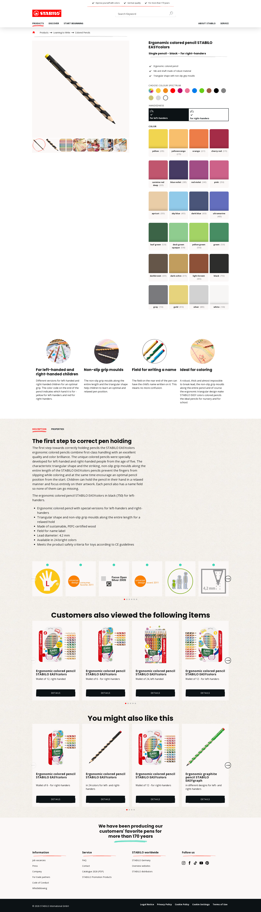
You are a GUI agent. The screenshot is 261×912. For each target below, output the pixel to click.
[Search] (172, 13)
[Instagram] (183, 863)
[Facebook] (189, 863)
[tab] (41, 429)
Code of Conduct (40, 882)
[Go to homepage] (47, 13)
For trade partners (41, 877)
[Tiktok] (195, 863)
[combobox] (145, 14)
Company (37, 871)
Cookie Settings (201, 904)
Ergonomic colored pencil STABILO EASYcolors (56, 672)
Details (56, 692)
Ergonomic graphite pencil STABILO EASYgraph (201, 777)
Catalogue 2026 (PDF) (93, 871)
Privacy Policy (164, 904)
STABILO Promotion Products (97, 877)
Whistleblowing (39, 888)
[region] (80, 97)
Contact (86, 865)
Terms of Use (220, 904)
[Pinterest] (207, 863)
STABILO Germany (141, 860)
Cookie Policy (182, 904)
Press (35, 865)
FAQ (84, 860)
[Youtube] (201, 863)
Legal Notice (147, 904)
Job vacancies (39, 860)
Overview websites (141, 865)
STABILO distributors (142, 871)
